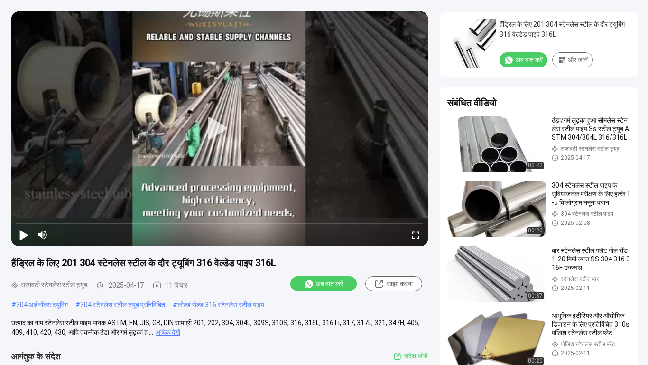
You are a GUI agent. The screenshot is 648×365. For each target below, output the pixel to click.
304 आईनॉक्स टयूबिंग (42, 304)
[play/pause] (23, 235)
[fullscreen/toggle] (415, 235)
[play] (219, 129)
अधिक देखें (168, 332)
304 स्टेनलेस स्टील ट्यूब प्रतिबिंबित (122, 304)
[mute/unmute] (42, 235)
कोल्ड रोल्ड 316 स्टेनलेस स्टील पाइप (220, 304)
